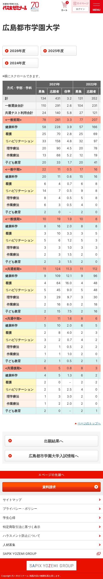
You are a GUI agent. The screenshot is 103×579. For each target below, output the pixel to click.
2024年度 (17, 63)
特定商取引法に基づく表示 (21, 527)
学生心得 (9, 518)
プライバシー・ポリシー (20, 508)
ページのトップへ (89, 423)
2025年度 (56, 51)
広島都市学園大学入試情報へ (54, 455)
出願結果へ (53, 441)
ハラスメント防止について (21, 536)
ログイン (80, 9)
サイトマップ (12, 500)
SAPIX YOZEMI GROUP (19, 554)
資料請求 (49, 487)
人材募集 (9, 545)
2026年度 (17, 51)
